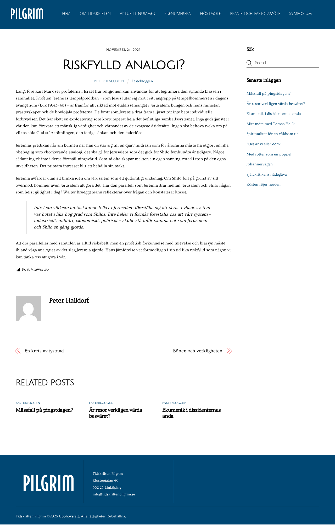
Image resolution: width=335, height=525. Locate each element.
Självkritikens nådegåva (267, 174)
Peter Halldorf (109, 81)
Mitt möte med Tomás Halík (271, 124)
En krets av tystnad (44, 351)
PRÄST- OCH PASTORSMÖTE (255, 14)
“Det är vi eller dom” (264, 144)
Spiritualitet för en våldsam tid (273, 134)
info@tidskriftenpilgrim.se (114, 494)
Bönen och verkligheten (197, 351)
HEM (66, 14)
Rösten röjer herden (264, 184)
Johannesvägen (260, 164)
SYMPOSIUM (300, 14)
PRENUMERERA (177, 14)
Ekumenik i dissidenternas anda (274, 113)
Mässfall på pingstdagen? (44, 410)
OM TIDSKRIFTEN (95, 14)
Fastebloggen (142, 81)
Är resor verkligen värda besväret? (276, 104)
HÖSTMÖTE (210, 14)
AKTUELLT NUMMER (137, 14)
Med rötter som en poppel (269, 154)
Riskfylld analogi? (123, 65)
